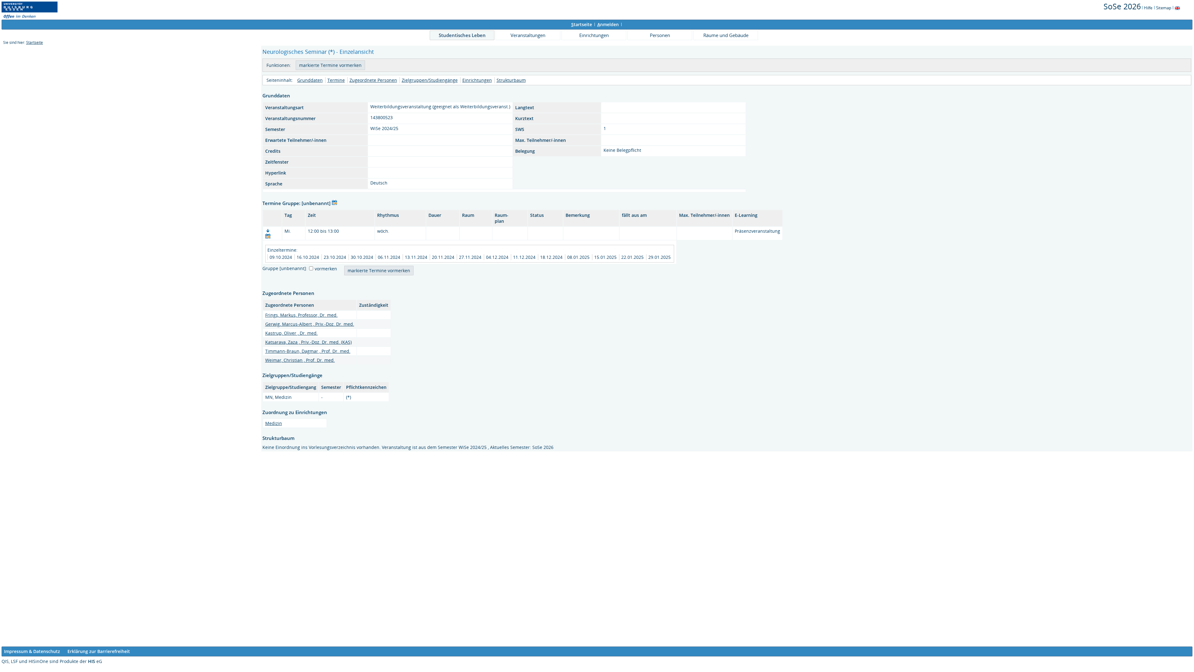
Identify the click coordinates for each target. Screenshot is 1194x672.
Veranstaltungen (528, 35)
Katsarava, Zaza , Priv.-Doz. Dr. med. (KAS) (308, 342)
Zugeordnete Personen (373, 80)
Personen (660, 35)
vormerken (326, 269)
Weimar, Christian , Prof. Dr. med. (300, 360)
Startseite (34, 42)
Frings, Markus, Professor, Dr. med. (301, 315)
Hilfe (1148, 8)
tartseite (581, 24)
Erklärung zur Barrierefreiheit (98, 651)
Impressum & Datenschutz (32, 651)
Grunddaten (310, 80)
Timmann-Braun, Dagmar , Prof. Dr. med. (307, 351)
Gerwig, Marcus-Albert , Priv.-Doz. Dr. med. (309, 324)
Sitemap (1163, 8)
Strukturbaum (511, 80)
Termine (336, 80)
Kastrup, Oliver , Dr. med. (291, 333)
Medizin (273, 423)
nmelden (608, 24)
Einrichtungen (594, 35)
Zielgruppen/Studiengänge (430, 80)
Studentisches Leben (462, 35)
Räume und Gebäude (725, 35)
